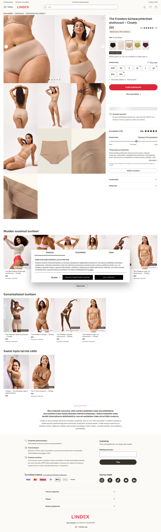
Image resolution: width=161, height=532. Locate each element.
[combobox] (80, 7)
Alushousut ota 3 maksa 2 (35, 13)
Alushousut (19, 13)
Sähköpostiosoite (106, 450)
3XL (121, 74)
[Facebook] (110, 480)
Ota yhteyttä (71, 523)
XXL (113, 74)
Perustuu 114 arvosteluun (147, 137)
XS (121, 68)
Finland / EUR (153, 2)
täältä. (91, 270)
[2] (52, 79)
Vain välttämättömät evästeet (77, 277)
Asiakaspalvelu (8, 2)
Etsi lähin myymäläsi (22, 2)
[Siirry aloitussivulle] (23, 7)
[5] (59, 79)
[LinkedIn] (134, 480)
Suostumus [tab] (50, 252)
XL (154, 68)
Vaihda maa (83, 527)
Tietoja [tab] (111, 252)
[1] (49, 79)
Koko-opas (153, 62)
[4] (57, 79)
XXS (113, 68)
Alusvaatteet (8, 13)
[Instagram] (101, 480)
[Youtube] (126, 480)
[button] (29, 49)
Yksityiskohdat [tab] (80, 252)
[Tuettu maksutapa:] (62, 480)
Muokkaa (54, 277)
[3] (54, 79)
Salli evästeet (109, 277)
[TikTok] (118, 480)
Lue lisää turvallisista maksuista (55, 475)
